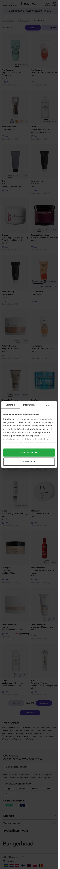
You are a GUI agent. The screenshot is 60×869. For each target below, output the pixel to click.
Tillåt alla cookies (29, 452)
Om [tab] (47, 405)
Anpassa (27, 461)
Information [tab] (29, 405)
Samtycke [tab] (10, 405)
